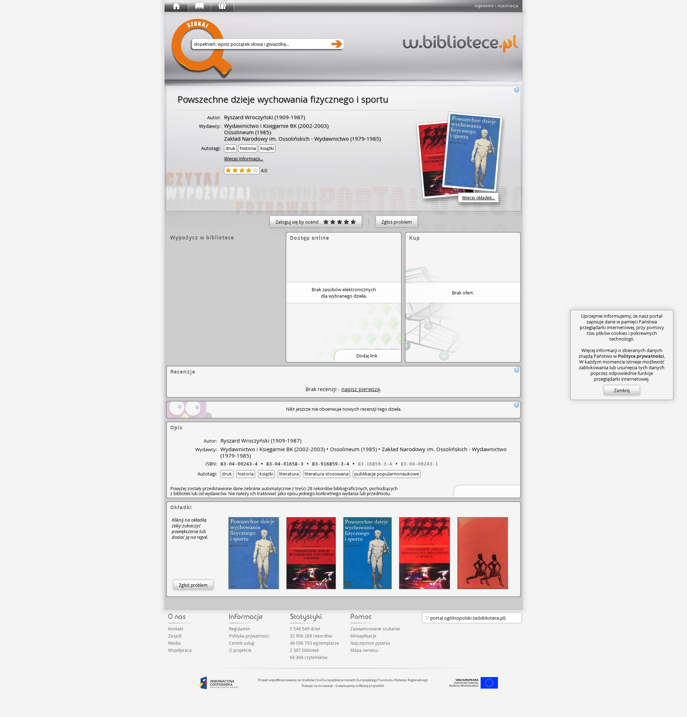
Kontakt (175, 628)
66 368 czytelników (308, 657)
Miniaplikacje (363, 636)
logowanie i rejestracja (496, 6)
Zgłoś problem (396, 222)
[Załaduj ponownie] (517, 90)
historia (248, 148)
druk (230, 148)
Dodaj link (366, 355)
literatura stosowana (326, 473)
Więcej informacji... (243, 158)
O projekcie (240, 650)
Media (174, 643)
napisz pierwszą (360, 389)
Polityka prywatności (249, 636)
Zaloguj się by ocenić (299, 222)
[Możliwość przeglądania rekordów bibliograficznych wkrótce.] (486, 490)
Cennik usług (241, 643)
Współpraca (180, 650)
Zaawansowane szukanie (375, 628)
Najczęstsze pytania (370, 643)
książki (267, 148)
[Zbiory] (198, 6)
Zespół (174, 636)
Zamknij (622, 390)
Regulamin (239, 628)
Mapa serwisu (364, 650)
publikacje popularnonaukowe (386, 473)
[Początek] (176, 6)
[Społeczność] (221, 6)
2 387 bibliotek (304, 650)
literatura (289, 473)
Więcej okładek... (478, 197)
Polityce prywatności (641, 356)
